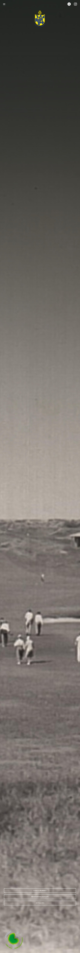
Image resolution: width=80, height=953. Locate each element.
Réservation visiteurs (40, 897)
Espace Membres (40, 890)
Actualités (40, 903)
